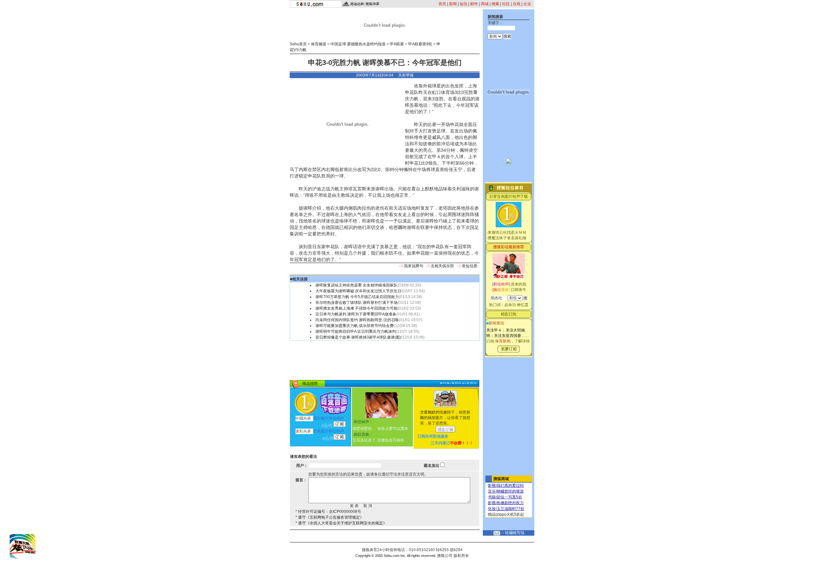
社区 (506, 4)
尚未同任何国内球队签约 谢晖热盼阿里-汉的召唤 (357, 320)
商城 (485, 4)
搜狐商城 (501, 479)
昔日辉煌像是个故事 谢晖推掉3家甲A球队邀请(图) (358, 337)
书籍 (492, 497)
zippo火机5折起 (510, 514)
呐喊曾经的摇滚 (510, 491)
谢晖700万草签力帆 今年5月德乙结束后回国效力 (357, 297)
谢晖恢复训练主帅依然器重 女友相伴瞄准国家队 (356, 285)
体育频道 (318, 44)
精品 (492, 514)
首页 (442, 4)
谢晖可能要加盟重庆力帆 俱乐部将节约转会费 (354, 325)
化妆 (492, 508)
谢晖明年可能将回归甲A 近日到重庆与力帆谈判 (355, 331)
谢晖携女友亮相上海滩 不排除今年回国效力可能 (356, 308)
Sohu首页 (298, 44)
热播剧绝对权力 (510, 503)
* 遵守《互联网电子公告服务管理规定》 (329, 517)
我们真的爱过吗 (510, 485)
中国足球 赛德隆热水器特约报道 (358, 44)
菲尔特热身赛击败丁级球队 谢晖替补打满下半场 (356, 302)
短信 (463, 4)
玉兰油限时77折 (510, 508)
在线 (516, 4)
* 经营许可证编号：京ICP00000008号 (328, 511)
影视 (492, 485)
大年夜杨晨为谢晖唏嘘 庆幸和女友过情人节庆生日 (358, 291)
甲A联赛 (397, 44)
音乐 (492, 491)
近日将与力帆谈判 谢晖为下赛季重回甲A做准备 (355, 314)
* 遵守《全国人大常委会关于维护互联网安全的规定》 (341, 523)
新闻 (453, 4)
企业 (527, 4)
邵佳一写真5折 (509, 497)
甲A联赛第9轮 (420, 44)
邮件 (474, 4)
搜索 (495, 4)
